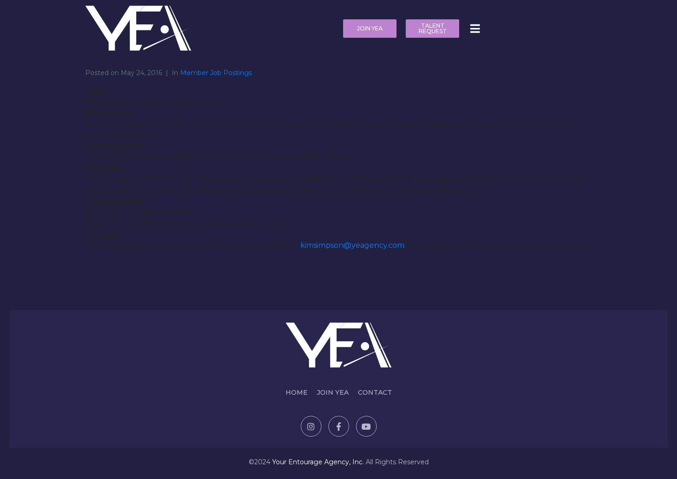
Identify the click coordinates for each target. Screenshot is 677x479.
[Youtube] (366, 426)
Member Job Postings (216, 73)
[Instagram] (311, 426)
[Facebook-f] (338, 426)
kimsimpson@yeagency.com (352, 245)
